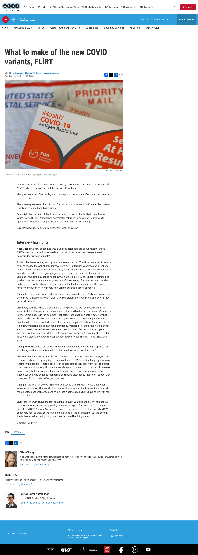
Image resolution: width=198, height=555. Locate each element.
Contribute (92, 28)
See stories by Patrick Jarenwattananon (42, 502)
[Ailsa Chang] (11, 459)
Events (76, 28)
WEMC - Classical (59, 28)
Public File (114, 530)
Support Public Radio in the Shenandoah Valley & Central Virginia (85, 537)
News (5, 28)
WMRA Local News (76, 530)
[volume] (13, 20)
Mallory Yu (30, 73)
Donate (189, 7)
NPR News (17, 432)
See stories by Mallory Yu (19, 484)
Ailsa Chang (18, 73)
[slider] (17, 19)
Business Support (114, 28)
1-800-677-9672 (116, 536)
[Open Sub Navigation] (10, 28)
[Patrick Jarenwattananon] (11, 500)
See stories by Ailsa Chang (35, 464)
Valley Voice (152, 28)
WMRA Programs (23, 28)
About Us (135, 28)
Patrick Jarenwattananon (47, 73)
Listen (41, 28)
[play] (5, 19)
